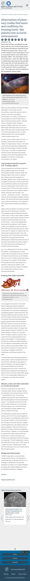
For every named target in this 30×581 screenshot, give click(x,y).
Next (28, 518)
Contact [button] (4, 474)
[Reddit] (9, 39)
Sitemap (6, 574)
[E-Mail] (22, 39)
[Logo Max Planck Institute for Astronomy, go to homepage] (12, 5)
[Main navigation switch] (27, 5)
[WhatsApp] (15, 39)
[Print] (25, 39)
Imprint (13, 574)
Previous (2, 518)
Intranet (15, 558)
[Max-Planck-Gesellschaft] (8, 569)
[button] (27, 92)
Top (26, 552)
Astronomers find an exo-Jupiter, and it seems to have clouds (14, 511)
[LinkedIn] (5, 39)
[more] (12, 99)
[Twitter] (12, 39)
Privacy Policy (22, 574)
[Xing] (19, 39)
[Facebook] (2, 39)
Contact (15, 554)
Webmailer (15, 562)
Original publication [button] (8, 480)
